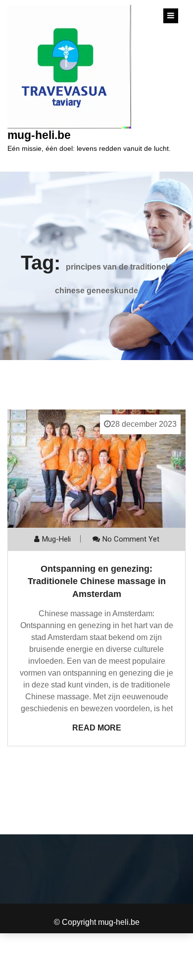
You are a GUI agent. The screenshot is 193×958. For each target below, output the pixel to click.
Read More (96, 728)
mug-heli (56, 539)
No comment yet (130, 539)
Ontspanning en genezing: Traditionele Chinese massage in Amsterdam (97, 581)
